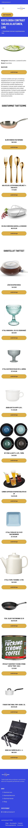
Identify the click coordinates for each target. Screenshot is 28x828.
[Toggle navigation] (3, 8)
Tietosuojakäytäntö (10, 825)
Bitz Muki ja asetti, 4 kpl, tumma (14, 453)
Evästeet (20, 823)
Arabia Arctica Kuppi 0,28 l (14, 407)
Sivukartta (20, 825)
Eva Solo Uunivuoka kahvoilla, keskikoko (14, 226)
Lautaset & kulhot (21, 60)
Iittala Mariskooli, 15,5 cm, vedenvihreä (14, 330)
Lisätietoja (14, 72)
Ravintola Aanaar (9, 798)
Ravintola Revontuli (9, 795)
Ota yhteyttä (13, 823)
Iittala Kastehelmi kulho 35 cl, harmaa (14, 369)
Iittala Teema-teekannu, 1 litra (14, 580)
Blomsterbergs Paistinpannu (14, 140)
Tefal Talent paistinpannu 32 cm (14, 618)
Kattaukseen (11, 60)
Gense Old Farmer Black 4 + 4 (14, 750)
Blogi (5, 801)
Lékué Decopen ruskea (14, 285)
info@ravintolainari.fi (6, 2)
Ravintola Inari (8, 792)
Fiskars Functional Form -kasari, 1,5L (14, 704)
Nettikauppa (7, 15)
